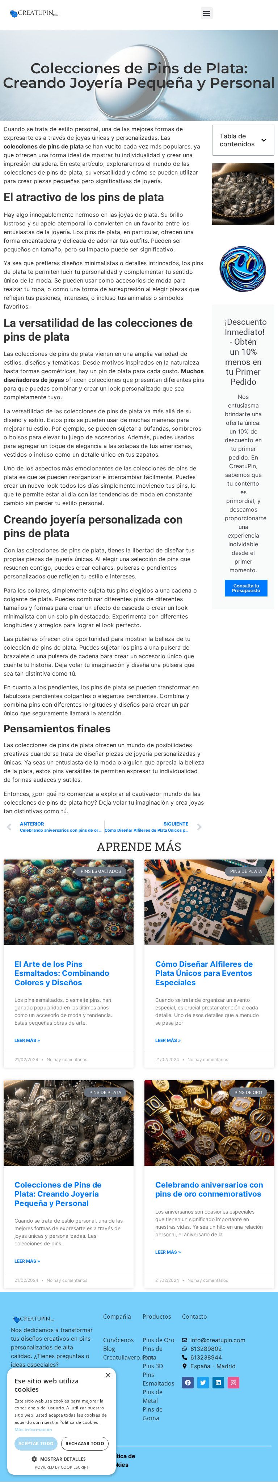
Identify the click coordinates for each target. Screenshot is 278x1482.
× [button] (107, 1375)
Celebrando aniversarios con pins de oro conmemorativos (209, 1189)
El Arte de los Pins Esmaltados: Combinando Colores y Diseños (61, 973)
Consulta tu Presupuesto (246, 588)
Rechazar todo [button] (85, 1443)
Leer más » (27, 1040)
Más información (33, 1429)
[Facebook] (188, 1382)
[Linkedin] (218, 1382)
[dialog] (61, 1421)
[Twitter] (203, 1382)
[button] (207, 13)
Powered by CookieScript (62, 1467)
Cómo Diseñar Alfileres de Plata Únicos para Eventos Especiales (204, 973)
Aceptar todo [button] (36, 1443)
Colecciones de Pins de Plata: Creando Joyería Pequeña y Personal (58, 1193)
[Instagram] (233, 1382)
